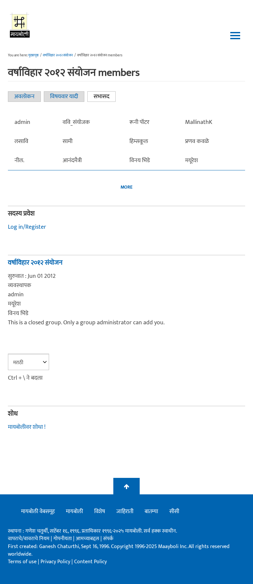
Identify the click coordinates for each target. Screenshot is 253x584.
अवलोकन (24, 97)
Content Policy (90, 561)
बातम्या (151, 511)
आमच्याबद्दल (88, 538)
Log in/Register (27, 227)
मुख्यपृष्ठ (33, 55)
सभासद (105, 97)
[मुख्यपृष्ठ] (20, 25)
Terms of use (22, 561)
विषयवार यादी (64, 97)
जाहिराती (124, 511)
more (126, 187)
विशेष (99, 511)
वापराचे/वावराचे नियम (28, 538)
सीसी (174, 511)
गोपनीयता (63, 538)
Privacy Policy (56, 561)
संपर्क (108, 538)
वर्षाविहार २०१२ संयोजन (58, 55)
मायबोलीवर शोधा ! (26, 427)
